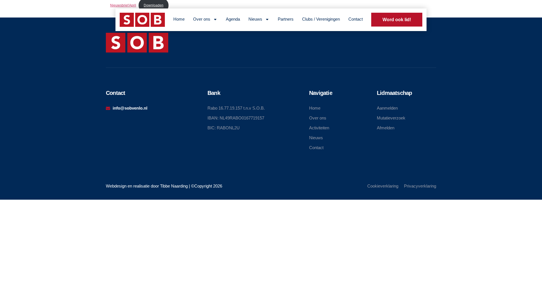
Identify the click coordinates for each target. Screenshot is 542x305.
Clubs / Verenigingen (321, 19)
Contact (355, 19)
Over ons (201, 19)
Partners (286, 19)
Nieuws (255, 19)
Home (179, 19)
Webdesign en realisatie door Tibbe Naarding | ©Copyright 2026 (164, 186)
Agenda (233, 19)
